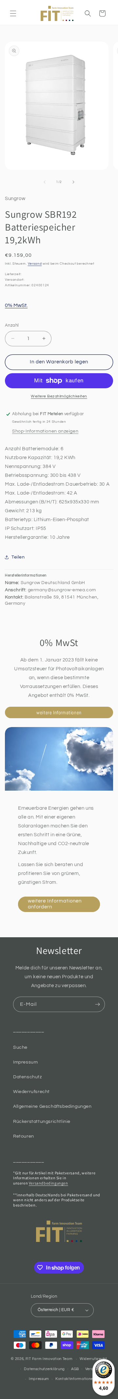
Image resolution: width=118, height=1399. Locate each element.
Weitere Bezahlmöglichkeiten (59, 396)
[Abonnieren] (97, 1004)
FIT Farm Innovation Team (49, 1359)
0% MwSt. (16, 305)
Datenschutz (27, 1077)
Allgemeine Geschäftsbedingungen (52, 1106)
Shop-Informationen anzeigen (45, 431)
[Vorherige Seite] (44, 182)
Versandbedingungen (48, 1183)
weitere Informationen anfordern (55, 904)
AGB (75, 1369)
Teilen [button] (18, 557)
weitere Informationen (59, 712)
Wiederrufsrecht (31, 1091)
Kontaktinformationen (75, 1379)
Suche (20, 1047)
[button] (13, 13)
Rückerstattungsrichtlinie (41, 1121)
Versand (35, 263)
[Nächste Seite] (73, 182)
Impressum (25, 1062)
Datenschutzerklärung (44, 1369)
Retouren (23, 1136)
